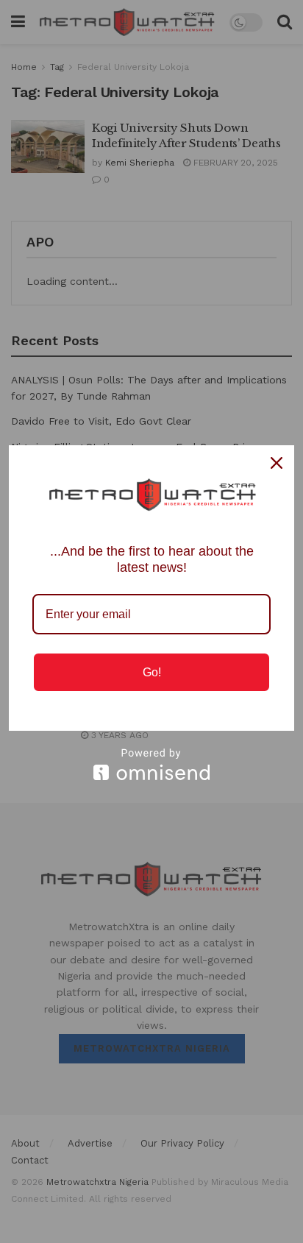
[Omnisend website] (151, 764)
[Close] (276, 463)
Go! (152, 672)
